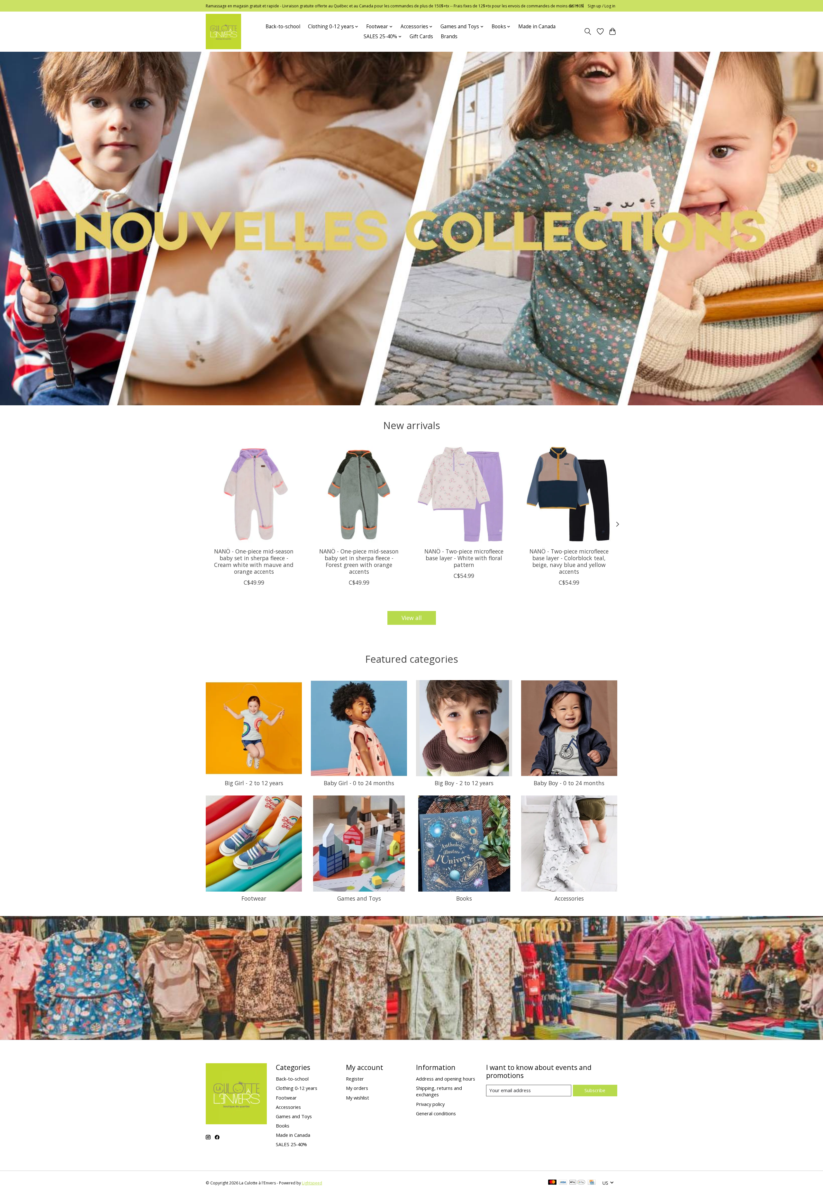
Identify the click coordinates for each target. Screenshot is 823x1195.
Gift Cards (421, 36)
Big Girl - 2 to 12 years (254, 783)
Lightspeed (312, 1183)
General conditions (436, 1113)
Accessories (569, 898)
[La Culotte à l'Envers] (223, 31)
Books (464, 898)
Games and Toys (359, 898)
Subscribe (594, 1090)
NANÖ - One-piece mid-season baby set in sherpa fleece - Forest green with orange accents (359, 561)
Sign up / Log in (601, 6)
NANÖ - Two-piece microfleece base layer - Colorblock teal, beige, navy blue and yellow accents (569, 561)
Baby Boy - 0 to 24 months (569, 783)
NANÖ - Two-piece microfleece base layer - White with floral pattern (463, 558)
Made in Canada (537, 26)
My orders (357, 1088)
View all (412, 618)
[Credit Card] (592, 1183)
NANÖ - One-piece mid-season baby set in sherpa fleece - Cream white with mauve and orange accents (254, 561)
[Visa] (563, 1183)
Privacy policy (430, 1104)
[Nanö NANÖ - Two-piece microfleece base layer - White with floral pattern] (464, 494)
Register (355, 1078)
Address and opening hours (445, 1078)
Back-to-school (283, 26)
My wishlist (357, 1097)
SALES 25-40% (291, 1144)
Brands (449, 36)
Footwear (253, 898)
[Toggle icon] (587, 31)
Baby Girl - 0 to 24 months (359, 783)
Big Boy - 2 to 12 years (464, 783)
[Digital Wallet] (577, 1183)
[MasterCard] (552, 1183)
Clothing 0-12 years (296, 1088)
